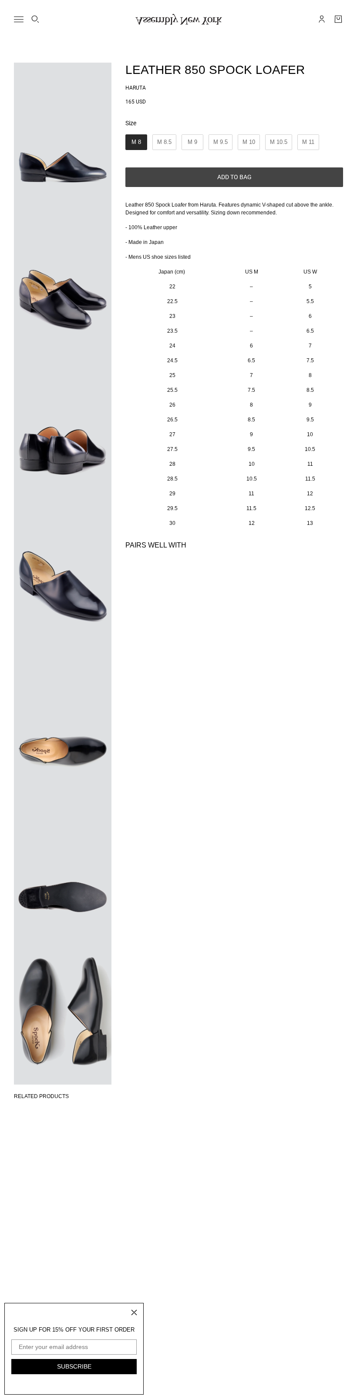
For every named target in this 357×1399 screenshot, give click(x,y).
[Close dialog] (134, 1312)
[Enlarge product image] (62, 136)
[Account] (322, 19)
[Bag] (338, 19)
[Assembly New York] (178, 19)
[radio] (136, 142)
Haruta (135, 88)
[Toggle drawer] (19, 19)
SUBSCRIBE (74, 1366)
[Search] (35, 19)
